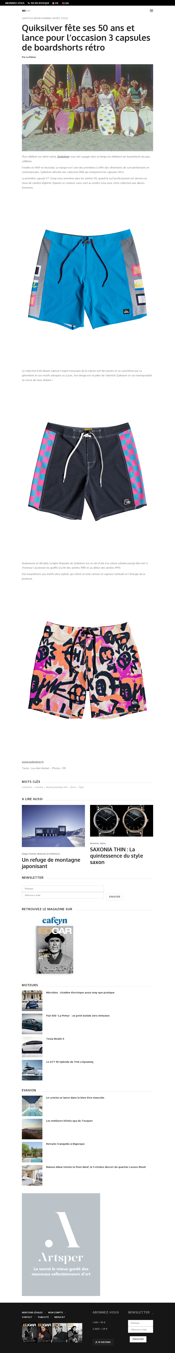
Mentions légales (32, 1312)
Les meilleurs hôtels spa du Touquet (69, 1120)
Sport (56, 18)
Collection (27, 787)
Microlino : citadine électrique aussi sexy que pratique (80, 992)
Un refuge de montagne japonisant (51, 862)
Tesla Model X (55, 1038)
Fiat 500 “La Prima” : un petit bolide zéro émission (78, 1015)
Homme (39, 787)
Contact (27, 1317)
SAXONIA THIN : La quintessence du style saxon (116, 855)
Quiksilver (63, 156)
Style (64, 18)
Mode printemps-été (56, 787)
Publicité (43, 1317)
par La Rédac (29, 57)
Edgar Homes (29, 853)
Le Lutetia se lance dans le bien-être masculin (75, 1097)
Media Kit (59, 1317)
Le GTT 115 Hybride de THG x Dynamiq (69, 1061)
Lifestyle (27, 18)
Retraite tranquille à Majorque (65, 1143)
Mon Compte (55, 1312)
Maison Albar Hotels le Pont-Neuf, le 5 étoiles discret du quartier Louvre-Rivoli (96, 1167)
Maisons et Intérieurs (48, 853)
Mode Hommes (42, 18)
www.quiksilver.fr (33, 761)
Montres (94, 843)
